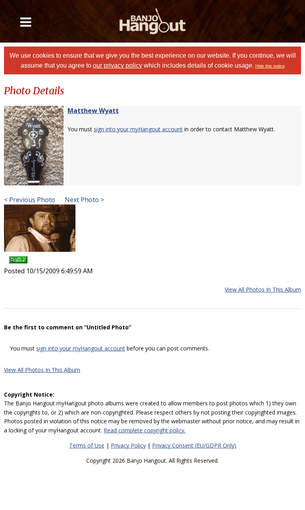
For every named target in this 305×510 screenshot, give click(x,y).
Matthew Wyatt (93, 110)
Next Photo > (83, 199)
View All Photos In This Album (263, 289)
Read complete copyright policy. (144, 430)
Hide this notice (270, 66)
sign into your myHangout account (138, 129)
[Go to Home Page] (152, 21)
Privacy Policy (128, 445)
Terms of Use (86, 445)
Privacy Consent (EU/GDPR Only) (194, 445)
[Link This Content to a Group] (18, 257)
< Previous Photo (29, 199)
